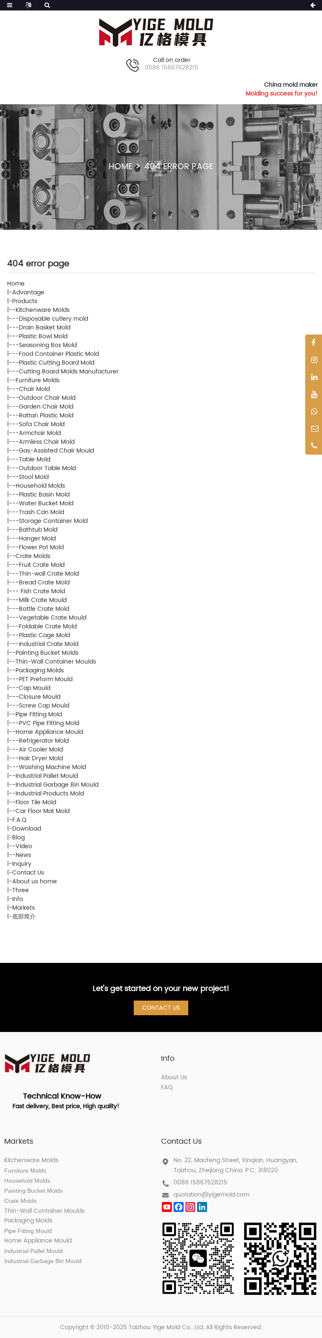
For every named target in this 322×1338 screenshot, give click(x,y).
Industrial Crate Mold (48, 644)
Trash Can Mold (41, 512)
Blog (18, 837)
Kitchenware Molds (43, 310)
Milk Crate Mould (43, 600)
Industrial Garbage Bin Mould (57, 785)
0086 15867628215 (200, 1182)
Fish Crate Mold (42, 591)
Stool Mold (34, 477)
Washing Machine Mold (52, 767)
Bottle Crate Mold (44, 609)
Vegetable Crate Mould (52, 618)
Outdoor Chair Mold (47, 398)
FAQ (167, 1087)
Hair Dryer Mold (41, 758)
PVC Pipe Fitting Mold (49, 723)
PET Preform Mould (46, 679)
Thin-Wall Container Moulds (56, 661)
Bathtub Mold (38, 530)
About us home (34, 881)
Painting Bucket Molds (47, 653)
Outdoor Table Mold (47, 468)
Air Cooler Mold (41, 749)
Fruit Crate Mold (42, 565)
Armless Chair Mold (47, 442)
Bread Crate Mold (44, 582)
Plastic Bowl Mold (43, 336)
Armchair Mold (40, 433)
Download (26, 829)
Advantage (28, 292)
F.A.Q (19, 820)
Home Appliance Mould (49, 732)
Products (24, 301)
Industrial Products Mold (50, 793)
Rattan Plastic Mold (46, 415)
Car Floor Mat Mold (43, 811)
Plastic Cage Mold (44, 635)
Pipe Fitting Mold (39, 714)
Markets (23, 908)
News (23, 855)
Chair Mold (34, 389)
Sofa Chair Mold (42, 424)
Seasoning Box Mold (48, 345)
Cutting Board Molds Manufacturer (69, 371)
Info (17, 899)
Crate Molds (33, 556)
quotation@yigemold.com (211, 1194)
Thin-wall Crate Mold (49, 574)
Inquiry (21, 864)
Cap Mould (34, 688)
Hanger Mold (37, 538)
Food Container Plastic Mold (59, 354)
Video (24, 846)
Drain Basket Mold (44, 327)
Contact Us (28, 872)
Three (20, 890)
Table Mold (34, 459)
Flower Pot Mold (41, 547)
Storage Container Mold (53, 521)
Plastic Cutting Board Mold (56, 363)
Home (120, 167)
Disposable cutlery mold (53, 319)
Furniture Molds (38, 380)
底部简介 (24, 916)
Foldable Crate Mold (48, 626)
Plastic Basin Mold (44, 494)
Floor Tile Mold (36, 802)
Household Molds (40, 486)
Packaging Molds (40, 670)
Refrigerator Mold (44, 741)
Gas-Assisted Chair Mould (56, 450)
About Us (174, 1077)
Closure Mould (39, 697)
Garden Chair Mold (46, 407)
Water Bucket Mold (46, 503)
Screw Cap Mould (44, 705)
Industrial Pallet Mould (47, 776)
